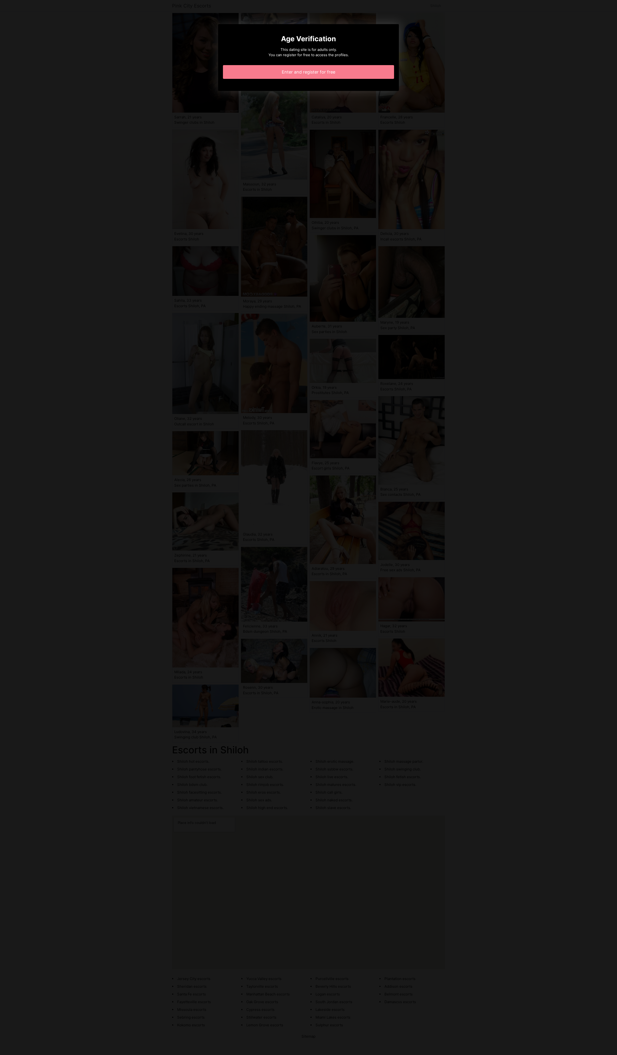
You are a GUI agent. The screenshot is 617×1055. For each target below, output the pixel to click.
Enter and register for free (308, 72)
